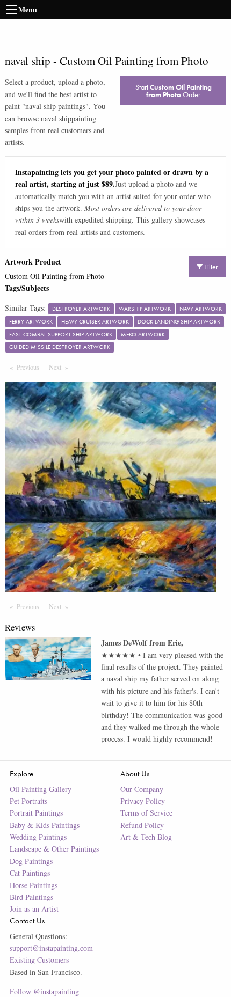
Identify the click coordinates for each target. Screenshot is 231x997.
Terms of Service (146, 813)
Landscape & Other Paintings (54, 849)
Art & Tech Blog (146, 837)
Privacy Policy (142, 801)
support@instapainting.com (51, 948)
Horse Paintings (33, 885)
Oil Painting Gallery (40, 789)
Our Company (141, 789)
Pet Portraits (28, 801)
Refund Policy (142, 825)
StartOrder (173, 90)
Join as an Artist (34, 909)
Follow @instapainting (44, 991)
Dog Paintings (31, 861)
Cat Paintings (30, 873)
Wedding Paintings (38, 837)
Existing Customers (39, 960)
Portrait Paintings (36, 813)
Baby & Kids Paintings (45, 825)
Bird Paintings (31, 897)
